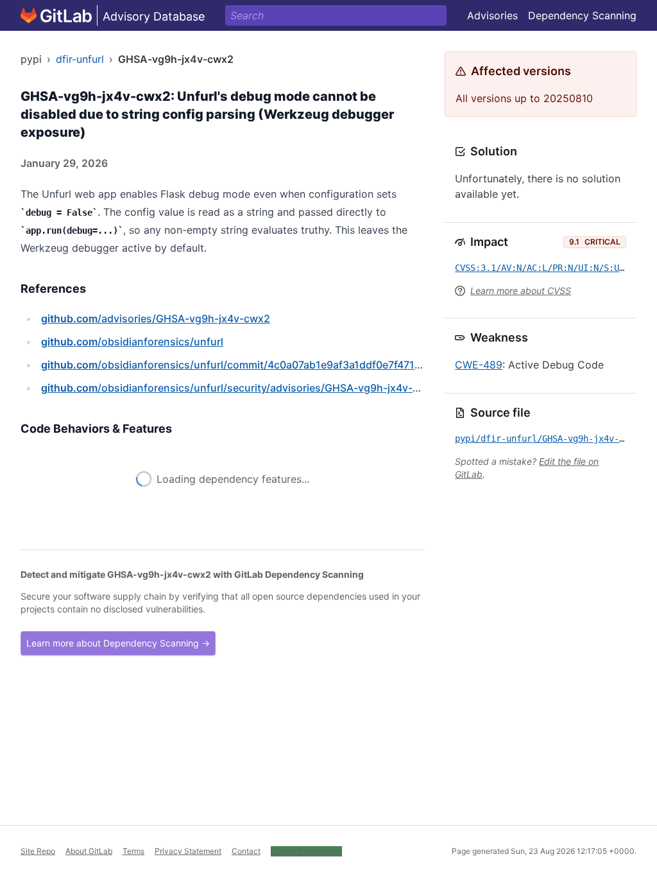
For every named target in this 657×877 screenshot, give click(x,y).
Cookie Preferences (306, 851)
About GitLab (88, 851)
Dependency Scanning (582, 15)
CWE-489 (478, 364)
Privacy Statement (188, 851)
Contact (246, 851)
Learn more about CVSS (520, 290)
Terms (133, 851)
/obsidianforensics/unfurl (132, 341)
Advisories (492, 15)
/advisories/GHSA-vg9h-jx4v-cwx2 (155, 318)
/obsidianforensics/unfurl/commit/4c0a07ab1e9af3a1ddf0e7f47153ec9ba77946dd (271, 364)
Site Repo (38, 851)
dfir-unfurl (80, 59)
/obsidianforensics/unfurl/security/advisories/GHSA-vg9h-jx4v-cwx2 (240, 387)
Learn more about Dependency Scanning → (118, 661)
